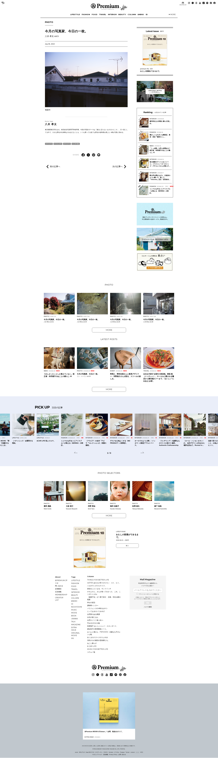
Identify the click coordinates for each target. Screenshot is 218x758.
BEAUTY (122, 14)
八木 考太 (76, 144)
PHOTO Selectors (109, 473)
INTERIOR (112, 14)
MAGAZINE (76, 625)
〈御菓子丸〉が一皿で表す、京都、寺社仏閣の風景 (104, 598)
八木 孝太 (51, 123)
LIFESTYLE (75, 14)
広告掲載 (58, 592)
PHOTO (49, 22)
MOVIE (74, 613)
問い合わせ (59, 586)
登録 (147, 603)
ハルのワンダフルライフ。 (96, 586)
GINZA (106, 752)
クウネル (116, 752)
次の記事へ (117, 166)
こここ (137, 752)
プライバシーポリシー (154, 597)
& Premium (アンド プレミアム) (109, 6)
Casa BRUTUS (90, 752)
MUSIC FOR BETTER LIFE (97, 649)
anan (76, 752)
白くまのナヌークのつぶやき (97, 637)
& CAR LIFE (92, 646)
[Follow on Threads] (196, 3)
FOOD (94, 14)
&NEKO (141, 14)
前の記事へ (55, 166)
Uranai (74, 619)
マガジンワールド (97, 754)
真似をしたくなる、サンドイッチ (99, 589)
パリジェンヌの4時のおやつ (97, 608)
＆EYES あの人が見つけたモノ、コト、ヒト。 (104, 583)
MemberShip (61, 595)
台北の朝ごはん (92, 617)
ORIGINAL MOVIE (75, 634)
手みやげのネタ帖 (93, 623)
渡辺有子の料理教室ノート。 (97, 629)
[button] (75, 453)
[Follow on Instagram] (189, 3)
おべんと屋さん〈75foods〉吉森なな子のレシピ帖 (104, 633)
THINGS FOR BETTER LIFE (98, 580)
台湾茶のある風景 (93, 614)
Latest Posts (109, 339)
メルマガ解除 (148, 607)
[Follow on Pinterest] (211, 3)
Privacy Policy (113, 754)
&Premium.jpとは (61, 581)
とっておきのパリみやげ (96, 611)
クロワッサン (99, 752)
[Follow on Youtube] (200, 3)
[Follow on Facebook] (214, 3)
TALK (73, 622)
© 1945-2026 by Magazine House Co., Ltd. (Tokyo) (109, 749)
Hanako (111, 752)
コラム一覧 (91, 652)
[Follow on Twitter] (192, 3)
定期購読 (58, 589)
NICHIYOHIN (76, 607)
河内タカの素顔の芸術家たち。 (98, 640)
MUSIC (74, 610)
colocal (133, 752)
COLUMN (132, 14)
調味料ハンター (92, 605)
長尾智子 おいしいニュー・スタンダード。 (102, 626)
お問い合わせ (122, 754)
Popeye (122, 752)
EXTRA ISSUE (74, 629)
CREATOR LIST (182, 4)
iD (147, 14)
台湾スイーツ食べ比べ (95, 620)
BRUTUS (82, 752)
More (109, 330)
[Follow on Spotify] (207, 3)
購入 (127, 545)
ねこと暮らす (92, 643)
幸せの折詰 (91, 602)
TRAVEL (102, 14)
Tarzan (127, 752)
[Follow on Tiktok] (203, 3)
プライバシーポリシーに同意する (149, 594)
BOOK (73, 616)
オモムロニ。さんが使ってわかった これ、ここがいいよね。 (104, 593)
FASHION (86, 14)
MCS (141, 752)
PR (72, 638)
